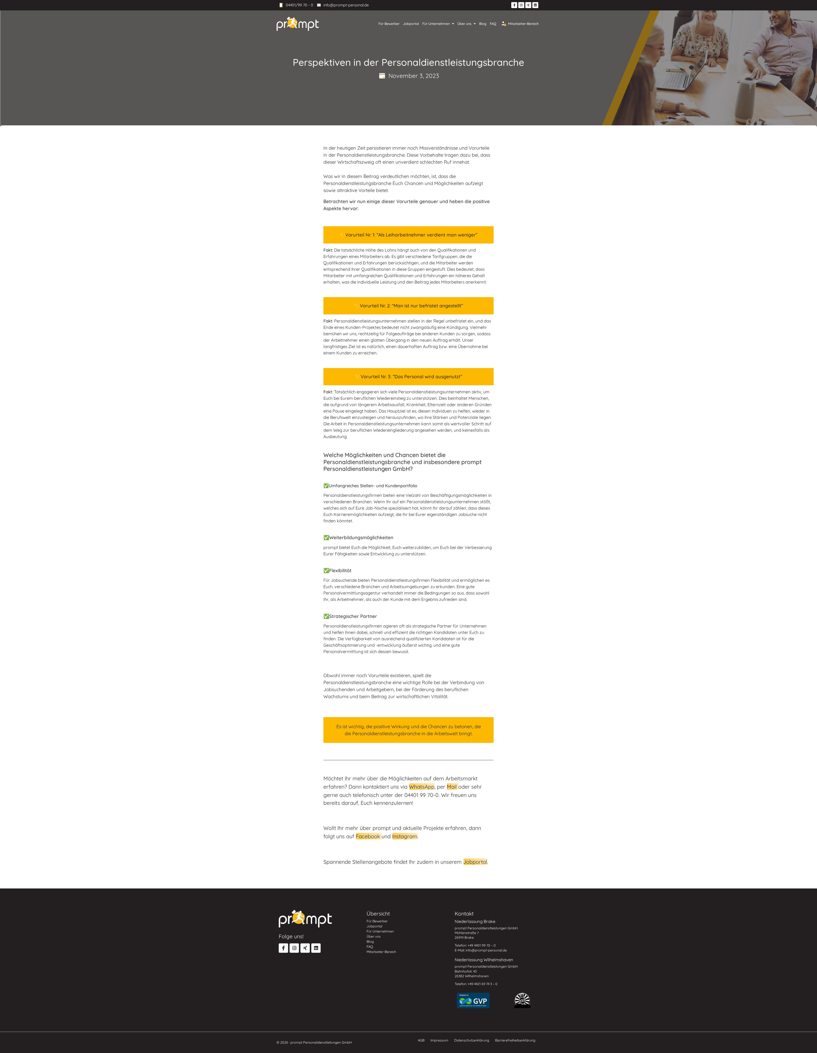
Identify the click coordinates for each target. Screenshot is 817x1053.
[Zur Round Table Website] (522, 1000)
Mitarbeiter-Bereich (523, 23)
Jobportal (411, 23)
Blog (482, 23)
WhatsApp (421, 786)
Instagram (404, 836)
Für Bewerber (389, 23)
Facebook (368, 836)
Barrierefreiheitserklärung (515, 1040)
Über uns (464, 23)
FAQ (493, 23)
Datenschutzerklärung (471, 1040)
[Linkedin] (535, 5)
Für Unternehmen (436, 23)
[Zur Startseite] (298, 23)
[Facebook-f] (514, 5)
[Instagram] (521, 5)
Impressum (439, 1040)
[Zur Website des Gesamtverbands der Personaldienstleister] (473, 1000)
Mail (452, 786)
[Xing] (528, 5)
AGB (421, 1040)
